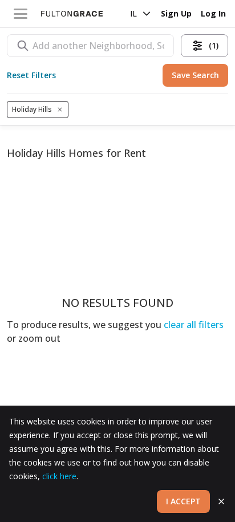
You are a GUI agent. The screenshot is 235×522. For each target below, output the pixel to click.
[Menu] (20, 13)
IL (133, 13)
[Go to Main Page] (72, 14)
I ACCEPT (183, 501)
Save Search (195, 75)
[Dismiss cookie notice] (221, 501)
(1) (213, 45)
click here (59, 476)
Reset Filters (31, 75)
